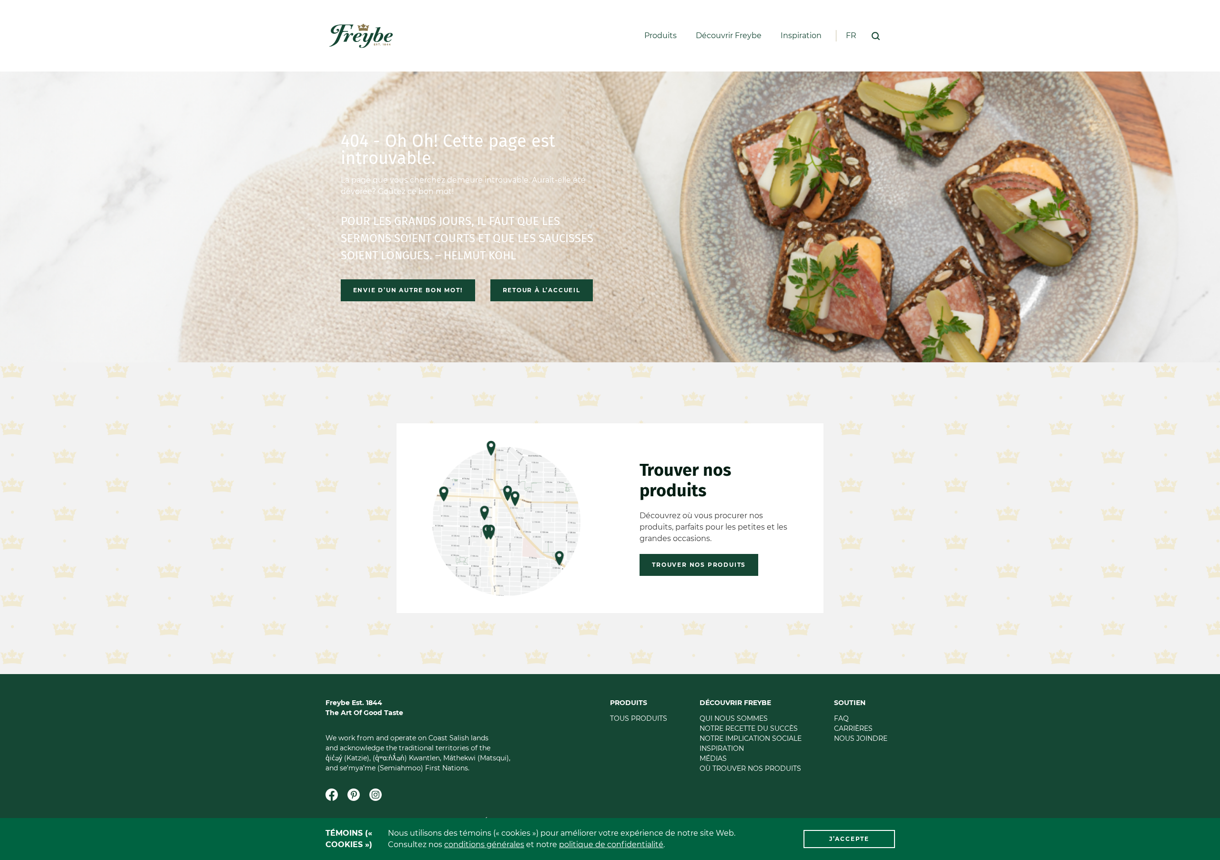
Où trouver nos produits (750, 768)
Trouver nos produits (699, 564)
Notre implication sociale (751, 738)
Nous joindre (860, 738)
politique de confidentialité (611, 844)
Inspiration (801, 36)
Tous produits (638, 718)
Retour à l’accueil (541, 290)
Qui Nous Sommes (734, 718)
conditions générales (484, 844)
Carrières (853, 728)
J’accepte (849, 838)
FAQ (841, 718)
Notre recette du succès (749, 728)
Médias (713, 758)
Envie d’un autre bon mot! (408, 290)
